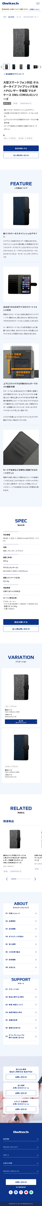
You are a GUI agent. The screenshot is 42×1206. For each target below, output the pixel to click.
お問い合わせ (21, 1077)
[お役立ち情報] (21, 1163)
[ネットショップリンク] (21, 1171)
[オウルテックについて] (21, 1147)
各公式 (21, 722)
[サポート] (21, 1155)
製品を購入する (21, 148)
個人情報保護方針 (21, 1187)
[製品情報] (21, 1139)
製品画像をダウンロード (15, 74)
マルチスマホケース (25, 103)
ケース (15, 103)
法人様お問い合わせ (21, 155)
